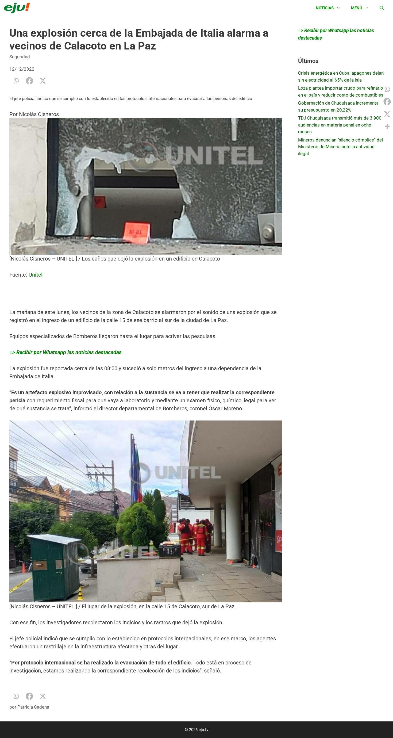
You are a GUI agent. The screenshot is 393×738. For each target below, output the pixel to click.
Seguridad (19, 56)
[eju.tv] (18, 8)
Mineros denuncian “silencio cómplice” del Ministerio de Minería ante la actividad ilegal (340, 146)
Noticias (325, 8)
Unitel (36, 275)
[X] (43, 81)
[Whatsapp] (16, 81)
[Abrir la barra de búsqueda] (381, 8)
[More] (387, 126)
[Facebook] (29, 81)
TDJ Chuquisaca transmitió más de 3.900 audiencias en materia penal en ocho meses (340, 124)
